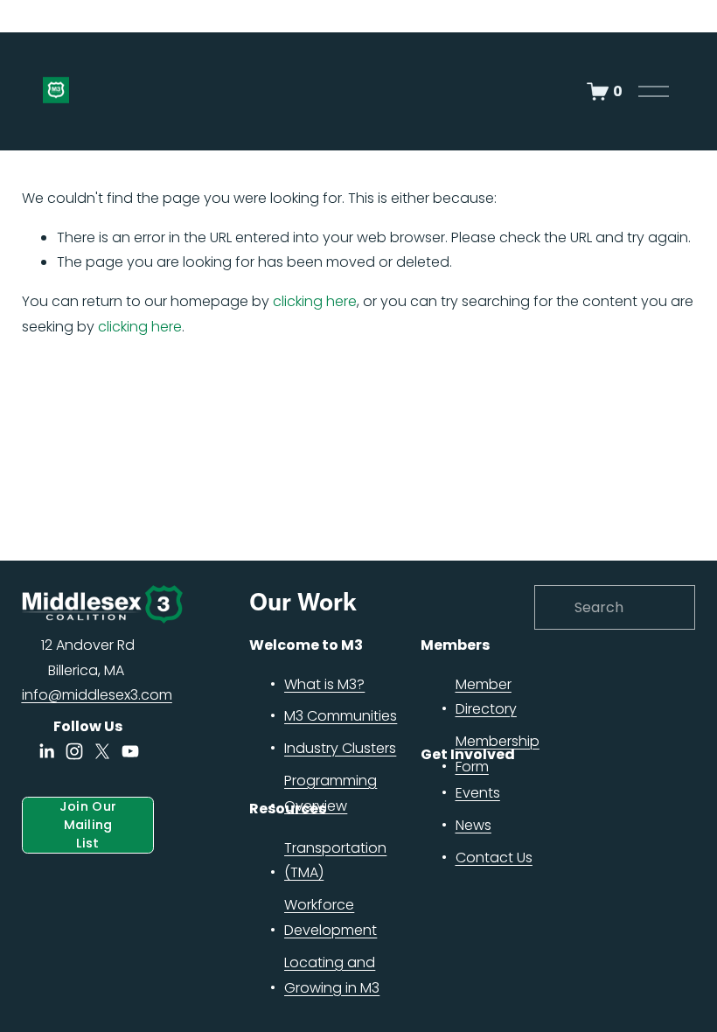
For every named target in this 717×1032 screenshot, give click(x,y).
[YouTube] (130, 751)
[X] (102, 751)
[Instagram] (74, 751)
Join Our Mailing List (87, 825)
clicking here (315, 301)
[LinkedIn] (46, 751)
